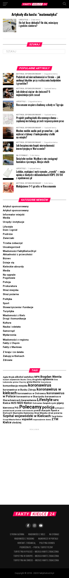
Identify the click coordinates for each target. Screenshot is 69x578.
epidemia (47, 379)
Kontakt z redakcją (26, 543)
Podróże (8, 234)
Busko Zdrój (25, 380)
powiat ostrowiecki (24, 410)
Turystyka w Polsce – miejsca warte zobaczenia (36, 551)
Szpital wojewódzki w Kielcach (27, 416)
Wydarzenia (9, 335)
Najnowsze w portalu (48, 538)
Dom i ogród (10, 230)
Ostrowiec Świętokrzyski (44, 403)
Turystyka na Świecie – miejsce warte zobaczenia (36, 560)
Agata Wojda (8, 377)
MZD (14, 403)
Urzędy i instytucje (13, 222)
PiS (17, 407)
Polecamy (30, 407)
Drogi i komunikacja (14, 318)
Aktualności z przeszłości (17, 254)
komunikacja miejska (15, 385)
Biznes (7, 258)
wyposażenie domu (42, 419)
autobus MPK (32, 376)
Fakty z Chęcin (11, 343)
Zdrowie (7, 360)
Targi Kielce (56, 416)
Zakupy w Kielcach (13, 356)
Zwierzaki (8, 238)
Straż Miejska (40, 413)
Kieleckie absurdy (13, 266)
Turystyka (8, 311)
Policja (7, 282)
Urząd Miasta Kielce (12, 419)
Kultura (7, 322)
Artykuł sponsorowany (15, 206)
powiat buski (8, 410)
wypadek (27, 419)
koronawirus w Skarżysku (30, 396)
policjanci (59, 408)
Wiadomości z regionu (16, 339)
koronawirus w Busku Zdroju (19, 389)
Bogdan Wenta (50, 377)
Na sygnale (9, 274)
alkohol (19, 377)
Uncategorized (11, 247)
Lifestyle (8, 226)
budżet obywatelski (11, 380)
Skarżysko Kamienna (23, 413)
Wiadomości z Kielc (14, 315)
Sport (6, 303)
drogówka (37, 379)
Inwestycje (46, 382)
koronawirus (39, 385)
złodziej (16, 422)
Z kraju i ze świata (13, 352)
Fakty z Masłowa (12, 347)
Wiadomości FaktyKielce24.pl (19, 251)
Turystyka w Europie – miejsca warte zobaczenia (36, 556)
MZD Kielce (24, 403)
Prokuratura (10, 286)
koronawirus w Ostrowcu (31, 393)
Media (6, 217)
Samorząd (9, 331)
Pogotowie (9, 278)
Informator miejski (13, 214)
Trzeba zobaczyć (13, 243)
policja (48, 407)
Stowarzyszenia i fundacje (18, 307)
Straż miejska (10, 290)
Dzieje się (8, 262)
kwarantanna (28, 400)
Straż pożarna (11, 294)
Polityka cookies (47, 543)
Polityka (7, 299)
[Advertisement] (34, 465)
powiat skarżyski (42, 410)
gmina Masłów (33, 382)
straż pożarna (55, 413)
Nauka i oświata (12, 326)
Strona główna (17, 534)
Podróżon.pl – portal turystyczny (36, 547)
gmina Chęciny (19, 382)
